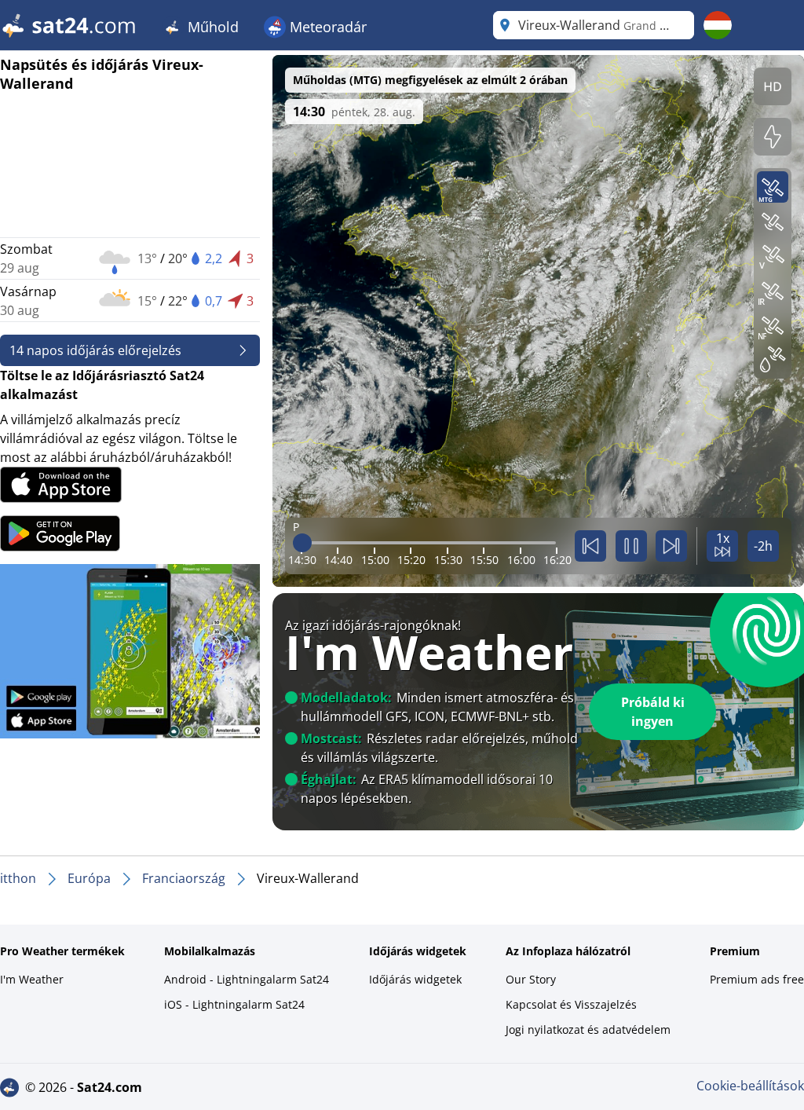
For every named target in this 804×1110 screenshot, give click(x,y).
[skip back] (590, 546)
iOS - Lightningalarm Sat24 (234, 1004)
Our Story (531, 979)
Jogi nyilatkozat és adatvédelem (588, 1029)
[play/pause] (631, 546)
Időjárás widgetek (415, 979)
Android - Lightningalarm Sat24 (246, 979)
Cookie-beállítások (750, 1085)
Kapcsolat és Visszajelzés (571, 1004)
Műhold (211, 26)
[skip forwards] (671, 546)
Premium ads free (757, 979)
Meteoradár (326, 26)
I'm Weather (32, 979)
